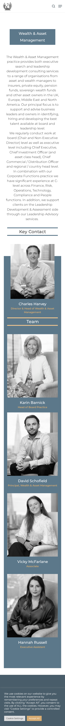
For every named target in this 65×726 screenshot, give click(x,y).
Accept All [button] (34, 718)
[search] (53, 6)
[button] (60, 6)
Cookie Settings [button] (14, 718)
